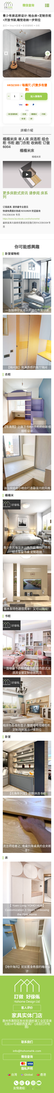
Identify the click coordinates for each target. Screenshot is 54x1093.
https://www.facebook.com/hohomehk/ (21, 219)
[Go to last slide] (6, 53)
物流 (38, 1088)
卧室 (18, 25)
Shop (11, 25)
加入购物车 (36, 96)
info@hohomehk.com (27, 1051)
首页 (5, 25)
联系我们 (27, 1042)
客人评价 (27, 1007)
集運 (29, 1088)
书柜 (44, 114)
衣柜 (38, 25)
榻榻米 (34, 114)
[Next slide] (48, 53)
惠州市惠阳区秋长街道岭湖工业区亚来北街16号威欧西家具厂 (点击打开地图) (27, 1023)
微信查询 (28, 5)
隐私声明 (27, 1068)
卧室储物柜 (28, 25)
